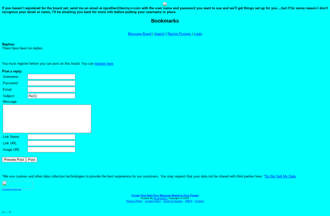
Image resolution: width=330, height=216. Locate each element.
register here (104, 63)
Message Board (139, 34)
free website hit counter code (11, 189)
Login (198, 34)
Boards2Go (161, 198)
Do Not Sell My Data (280, 176)
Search (159, 34)
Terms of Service (173, 201)
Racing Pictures (179, 34)
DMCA (188, 201)
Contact (199, 201)
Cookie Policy (153, 201)
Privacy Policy (134, 201)
